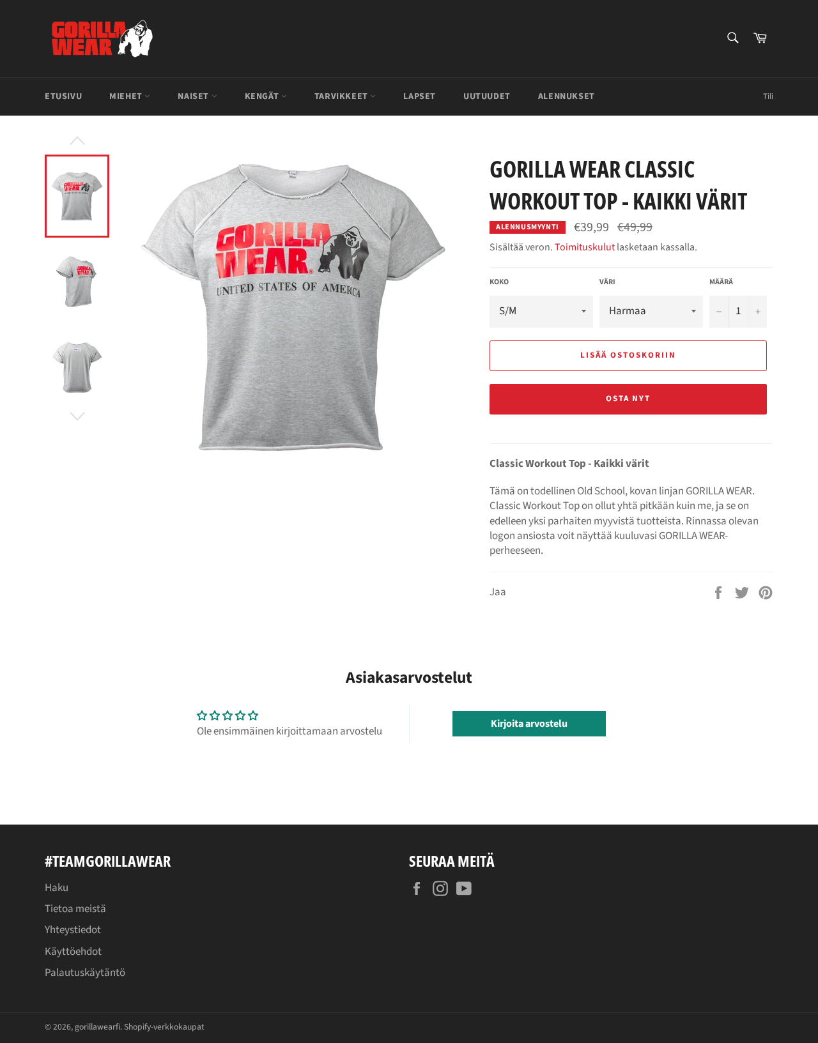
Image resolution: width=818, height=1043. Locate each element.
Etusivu (63, 96)
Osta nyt (628, 398)
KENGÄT (263, 96)
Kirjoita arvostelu (529, 724)
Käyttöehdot (73, 951)
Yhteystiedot (73, 930)
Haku (56, 887)
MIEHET (126, 96)
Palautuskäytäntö (85, 972)
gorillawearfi (97, 1027)
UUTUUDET (487, 96)
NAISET (194, 96)
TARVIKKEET (342, 96)
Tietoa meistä (75, 909)
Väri (607, 282)
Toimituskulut (585, 247)
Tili (768, 96)
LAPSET (419, 96)
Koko (499, 282)
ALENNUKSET (566, 96)
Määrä (721, 282)
